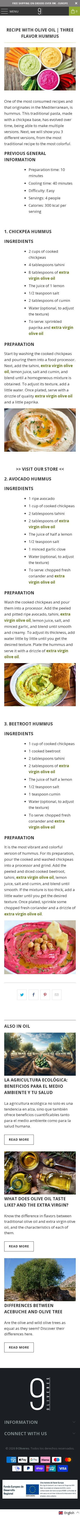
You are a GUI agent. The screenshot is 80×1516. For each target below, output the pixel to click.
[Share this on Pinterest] (45, 995)
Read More (19, 1139)
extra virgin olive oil (35, 877)
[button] (69, 1513)
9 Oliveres (22, 1448)
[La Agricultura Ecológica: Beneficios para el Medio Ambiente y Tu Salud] (40, 1054)
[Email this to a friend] (57, 995)
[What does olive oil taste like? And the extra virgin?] (40, 1172)
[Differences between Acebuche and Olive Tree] (40, 1279)
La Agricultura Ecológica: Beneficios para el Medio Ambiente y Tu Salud (36, 1086)
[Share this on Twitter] (22, 995)
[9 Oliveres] (40, 11)
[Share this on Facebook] (33, 995)
